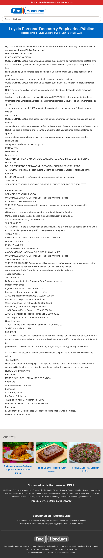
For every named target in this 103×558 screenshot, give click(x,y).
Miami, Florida (41, 493)
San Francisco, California (23, 493)
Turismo (80, 524)
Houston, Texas (66, 490)
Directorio (63, 521)
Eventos (82, 521)
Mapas (49, 524)
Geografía (25, 524)
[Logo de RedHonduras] (28, 10)
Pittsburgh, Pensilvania (61, 497)
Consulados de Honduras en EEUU (51, 485)
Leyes (41, 524)
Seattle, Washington (83, 493)
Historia (34, 524)
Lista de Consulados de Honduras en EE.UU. (51, 2)
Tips (73, 524)
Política (66, 524)
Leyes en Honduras (48, 33)
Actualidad (21, 521)
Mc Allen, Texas (81, 490)
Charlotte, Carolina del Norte (38, 497)
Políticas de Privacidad (68, 549)
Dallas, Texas (52, 490)
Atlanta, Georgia (24, 490)
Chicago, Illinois (39, 490)
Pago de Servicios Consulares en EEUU (51, 501)
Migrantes (58, 524)
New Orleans (54, 493)
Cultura (54, 521)
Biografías (45, 521)
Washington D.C (9, 490)
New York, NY (67, 493)
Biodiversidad (33, 521)
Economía (73, 521)
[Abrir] (80, 10)
